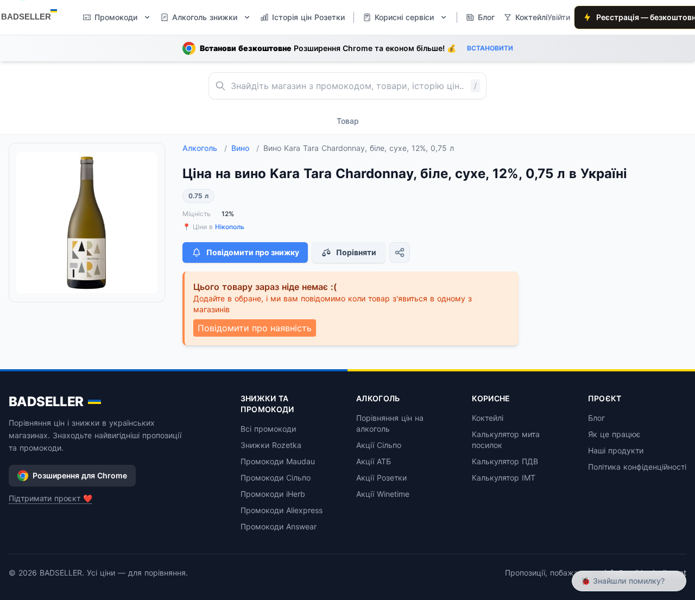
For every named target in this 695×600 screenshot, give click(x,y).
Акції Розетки (381, 477)
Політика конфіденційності (637, 466)
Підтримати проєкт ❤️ (50, 498)
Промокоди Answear (279, 526)
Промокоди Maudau (278, 461)
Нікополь (229, 227)
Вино (245, 148)
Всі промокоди (268, 428)
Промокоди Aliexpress (282, 510)
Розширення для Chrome (80, 475)
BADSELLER (46, 401)
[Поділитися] (399, 252)
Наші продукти (615, 450)
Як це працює (614, 434)
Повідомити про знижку (252, 252)
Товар (348, 120)
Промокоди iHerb (273, 493)
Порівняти (356, 252)
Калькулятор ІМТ (503, 477)
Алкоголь (204, 148)
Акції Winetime (382, 493)
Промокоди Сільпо (276, 477)
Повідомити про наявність (255, 328)
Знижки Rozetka (271, 445)
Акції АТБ (373, 461)
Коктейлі (487, 417)
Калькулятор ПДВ (505, 461)
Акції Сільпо (378, 445)
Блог (596, 417)
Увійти (558, 17)
